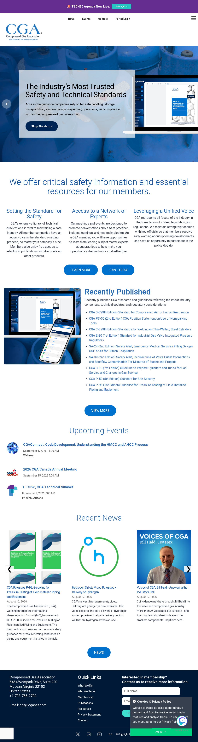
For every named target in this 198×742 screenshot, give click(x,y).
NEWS (99, 652)
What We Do (85, 685)
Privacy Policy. (171, 721)
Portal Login (122, 19)
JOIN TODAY (118, 270)
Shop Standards (41, 126)
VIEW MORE (100, 410)
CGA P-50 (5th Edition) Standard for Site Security (122, 379)
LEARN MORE (81, 270)
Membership (85, 697)
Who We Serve (87, 691)
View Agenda (121, 6)
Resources (84, 708)
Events (86, 19)
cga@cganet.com (33, 705)
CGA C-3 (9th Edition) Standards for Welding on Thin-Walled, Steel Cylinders (140, 329)
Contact (103, 19)
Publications (85, 703)
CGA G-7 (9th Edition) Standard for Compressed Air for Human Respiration (139, 312)
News (71, 19)
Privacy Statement (89, 714)
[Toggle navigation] (193, 18)
